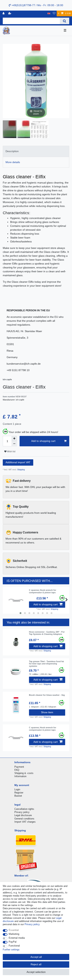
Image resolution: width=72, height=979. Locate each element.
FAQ (16, 770)
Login (17, 789)
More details (13, 162)
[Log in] (3, 13)
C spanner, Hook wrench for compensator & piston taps (42, 591)
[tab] (36, 151)
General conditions (24, 818)
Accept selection (36, 971)
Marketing (14, 934)
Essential (14, 930)
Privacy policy (22, 812)
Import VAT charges (25, 821)
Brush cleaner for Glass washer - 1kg (47, 695)
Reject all (36, 964)
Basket (18, 795)
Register (18, 792)
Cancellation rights (24, 809)
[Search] (64, 21)
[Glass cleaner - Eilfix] (12, 129)
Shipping (21, 469)
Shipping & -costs (23, 773)
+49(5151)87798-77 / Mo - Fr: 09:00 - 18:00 (37, 5)
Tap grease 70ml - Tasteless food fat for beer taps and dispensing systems (46, 663)
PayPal (12, 941)
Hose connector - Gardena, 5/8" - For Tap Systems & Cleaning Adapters (47, 633)
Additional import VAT (18, 462)
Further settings (11, 949)
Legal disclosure (23, 815)
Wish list (10, 451)
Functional (14, 945)
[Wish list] (54, 13)
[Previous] (27, 81)
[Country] (49, 13)
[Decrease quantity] (14, 443)
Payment (19, 766)
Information (20, 776)
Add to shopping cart (43, 440)
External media (17, 937)
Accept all (36, 956)
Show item (47, 712)
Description (12, 151)
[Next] (44, 81)
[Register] (10, 13)
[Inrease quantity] (14, 438)
